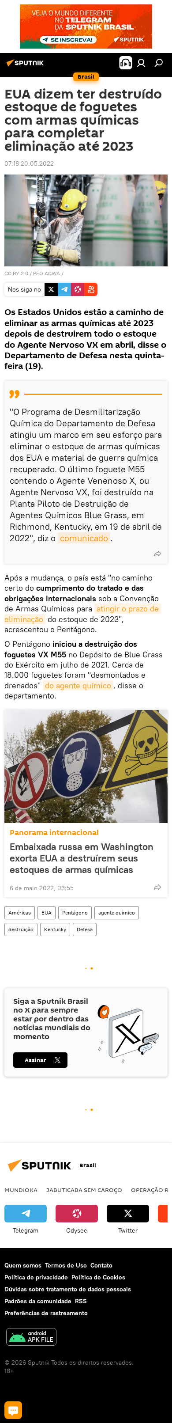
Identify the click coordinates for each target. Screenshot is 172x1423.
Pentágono (75, 912)
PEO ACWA (46, 273)
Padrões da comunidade (37, 1301)
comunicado (84, 537)
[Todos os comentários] (13, 1410)
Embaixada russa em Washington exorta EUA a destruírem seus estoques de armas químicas (81, 858)
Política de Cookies (98, 1277)
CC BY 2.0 (16, 273)
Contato (101, 1265)
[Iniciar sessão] (141, 63)
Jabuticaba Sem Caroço (84, 1190)
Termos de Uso (66, 1265)
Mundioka (20, 1190)
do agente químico (78, 685)
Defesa (85, 929)
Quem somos (22, 1265)
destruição (21, 929)
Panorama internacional (54, 832)
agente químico (116, 912)
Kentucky (55, 929)
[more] (157, 553)
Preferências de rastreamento (46, 1313)
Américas (19, 912)
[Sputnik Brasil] (26, 66)
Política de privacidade (36, 1277)
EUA (46, 912)
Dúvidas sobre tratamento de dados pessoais (67, 1289)
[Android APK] (31, 1338)
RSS (81, 1301)
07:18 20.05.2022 (29, 163)
